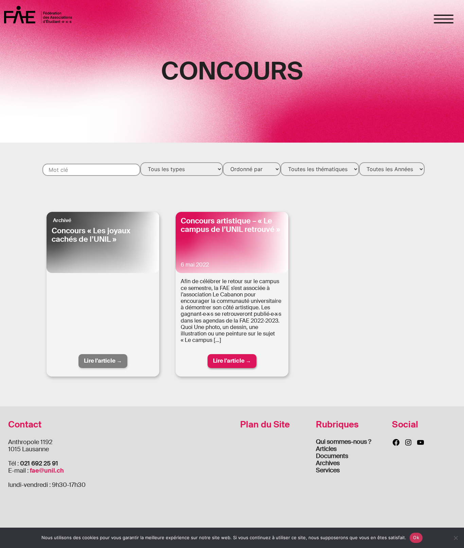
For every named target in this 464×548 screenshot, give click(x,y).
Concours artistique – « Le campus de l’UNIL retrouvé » (230, 225)
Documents (332, 456)
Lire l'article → (103, 360)
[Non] (455, 537)
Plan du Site (265, 424)
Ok (416, 537)
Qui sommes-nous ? (343, 441)
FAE (38, 14)
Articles (326, 449)
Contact (24, 424)
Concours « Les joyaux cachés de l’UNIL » (91, 235)
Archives (328, 463)
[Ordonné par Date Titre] (252, 169)
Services (328, 470)
